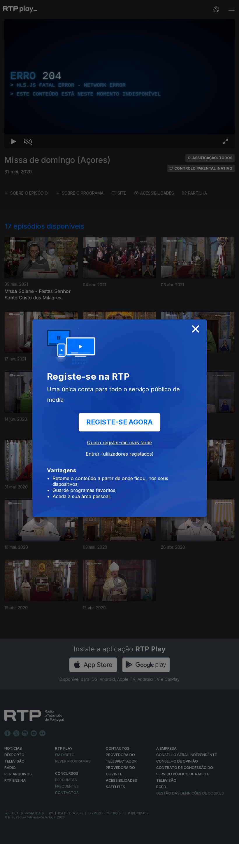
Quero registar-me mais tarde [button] (119, 442)
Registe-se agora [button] (119, 422)
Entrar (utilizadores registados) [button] (120, 454)
